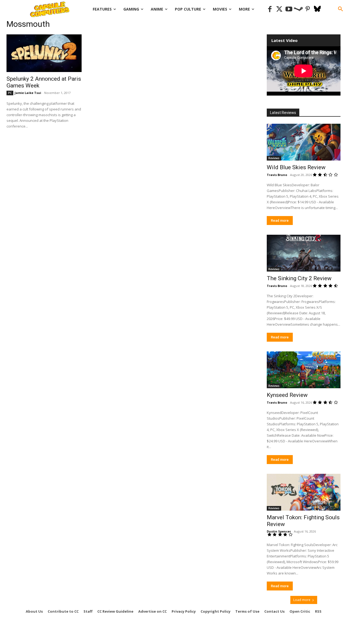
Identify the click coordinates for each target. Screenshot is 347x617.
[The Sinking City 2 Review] (303, 253)
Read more (280, 220)
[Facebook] (269, 9)
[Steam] (298, 9)
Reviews (273, 158)
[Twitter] (279, 9)
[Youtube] (288, 9)
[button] (340, 9)
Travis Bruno (277, 175)
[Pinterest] (307, 9)
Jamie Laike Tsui (28, 93)
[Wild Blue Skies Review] (303, 142)
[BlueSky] (317, 9)
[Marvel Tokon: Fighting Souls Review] (303, 492)
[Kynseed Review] (303, 369)
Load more (301, 600)
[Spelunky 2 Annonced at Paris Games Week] (44, 53)
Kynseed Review (287, 395)
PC (10, 93)
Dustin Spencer (279, 531)
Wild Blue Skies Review (296, 167)
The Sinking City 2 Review (299, 278)
